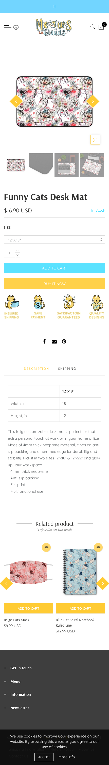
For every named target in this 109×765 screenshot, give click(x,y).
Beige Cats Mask (16, 620)
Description (36, 368)
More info (67, 756)
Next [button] (93, 101)
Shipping (67, 368)
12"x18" (14, 240)
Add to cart (28, 608)
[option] (54, 101)
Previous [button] (16, 101)
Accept (44, 757)
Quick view (46, 547)
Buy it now (55, 283)
